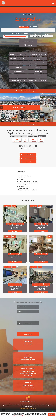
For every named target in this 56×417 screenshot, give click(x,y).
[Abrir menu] (53, 3)
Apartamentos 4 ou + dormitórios (38, 58)
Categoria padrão (18, 67)
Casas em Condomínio (18, 63)
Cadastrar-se (28, 334)
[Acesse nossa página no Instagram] (31, 344)
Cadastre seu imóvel (28, 385)
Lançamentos (38, 71)
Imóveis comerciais (18, 71)
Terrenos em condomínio (18, 80)
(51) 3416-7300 (29, 14)
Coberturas (37, 67)
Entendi (51, 414)
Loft (18, 76)
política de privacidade (18, 415)
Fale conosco (28, 389)
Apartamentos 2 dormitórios (37, 54)
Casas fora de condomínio (37, 63)
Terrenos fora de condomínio (37, 80)
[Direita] (54, 107)
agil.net (33, 401)
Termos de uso (33, 408)
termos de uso (27, 415)
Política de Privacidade (24, 408)
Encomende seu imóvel (28, 387)
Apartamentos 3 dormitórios (18, 58)
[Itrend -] (28, 19)
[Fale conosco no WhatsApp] (28, 344)
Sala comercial (37, 76)
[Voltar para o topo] (3, 410)
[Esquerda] (1, 107)
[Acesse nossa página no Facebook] (24, 344)
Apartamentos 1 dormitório (18, 54)
